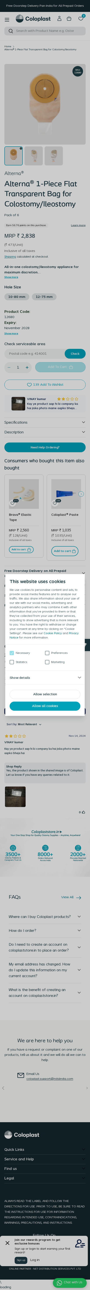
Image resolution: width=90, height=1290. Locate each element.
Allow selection (45, 694)
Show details (20, 677)
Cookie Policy (53, 633)
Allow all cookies (45, 706)
